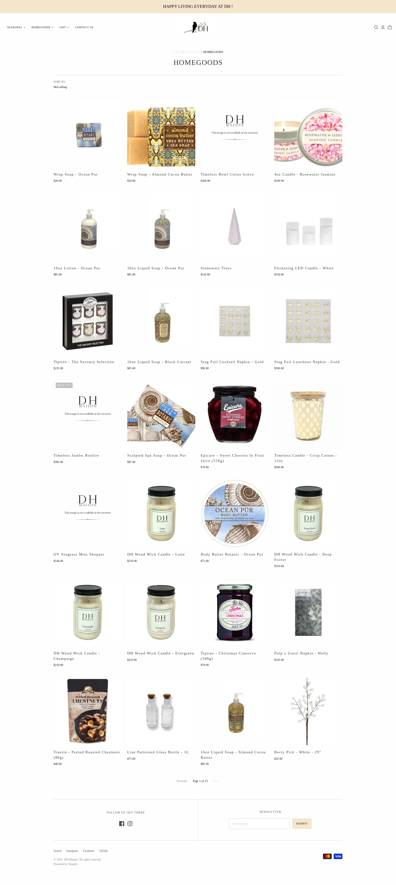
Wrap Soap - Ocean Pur (76, 174)
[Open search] (376, 27)
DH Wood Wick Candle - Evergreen (160, 653)
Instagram (72, 850)
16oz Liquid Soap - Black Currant (159, 362)
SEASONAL (14, 27)
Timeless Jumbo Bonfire (76, 455)
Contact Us (84, 27)
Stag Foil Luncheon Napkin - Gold (307, 362)
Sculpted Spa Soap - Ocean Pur (156, 455)
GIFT (62, 27)
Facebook (88, 850)
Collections (192, 52)
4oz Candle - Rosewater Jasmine (305, 174)
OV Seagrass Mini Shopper (79, 554)
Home (177, 52)
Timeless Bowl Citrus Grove (227, 174)
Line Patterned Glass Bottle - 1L (158, 752)
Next (216, 781)
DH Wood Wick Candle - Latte (156, 554)
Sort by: (60, 81)
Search (57, 850)
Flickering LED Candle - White (304, 268)
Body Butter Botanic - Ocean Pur (232, 554)
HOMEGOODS (41, 27)
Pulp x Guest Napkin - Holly (301, 653)
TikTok (103, 850)
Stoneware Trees (216, 268)
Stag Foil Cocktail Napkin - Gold (232, 362)
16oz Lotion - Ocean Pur (77, 268)
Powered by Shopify (66, 864)
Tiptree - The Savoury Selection (84, 362)
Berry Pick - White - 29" (297, 752)
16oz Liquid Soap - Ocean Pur (155, 268)
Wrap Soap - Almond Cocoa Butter (160, 174)
